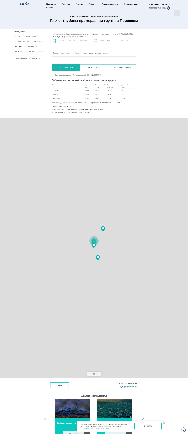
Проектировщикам (110, 4)
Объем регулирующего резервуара (29, 41)
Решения (79, 4)
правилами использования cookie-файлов (96, 428)
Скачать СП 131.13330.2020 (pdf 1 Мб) (72, 41)
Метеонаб (122, 68)
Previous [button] (46, 418)
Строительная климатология (26, 37)
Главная (73, 16)
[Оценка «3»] (130, 386)
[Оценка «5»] (136, 386)
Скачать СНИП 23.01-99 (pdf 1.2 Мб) (113, 41)
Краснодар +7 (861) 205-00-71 (161, 4)
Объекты (93, 4)
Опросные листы (131, 4)
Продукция (51, 4)
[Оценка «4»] (133, 386)
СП (66, 68)
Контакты (50, 8)
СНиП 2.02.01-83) (94, 75)
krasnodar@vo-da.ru (157, 8)
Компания (65, 4)
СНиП (94, 68)
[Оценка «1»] (125, 386)
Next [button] (141, 418)
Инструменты (84, 16)
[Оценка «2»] (127, 386)
